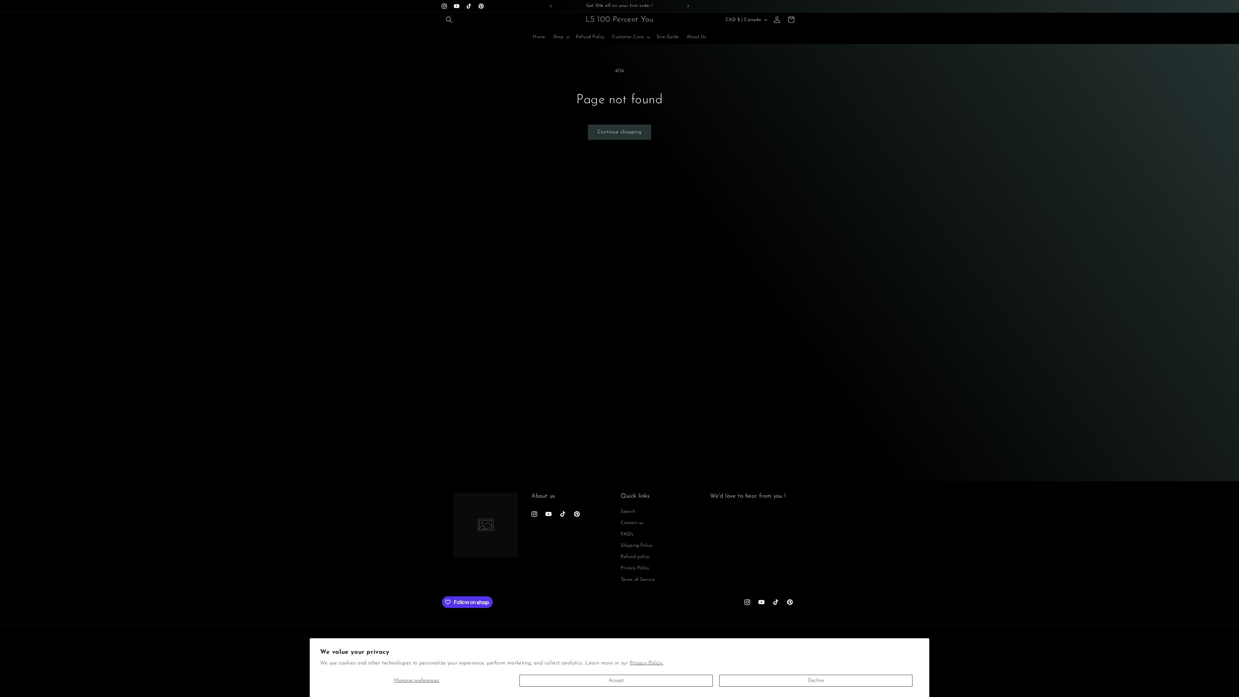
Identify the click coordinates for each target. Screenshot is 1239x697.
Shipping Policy (636, 545)
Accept (616, 680)
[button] (449, 20)
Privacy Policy (635, 568)
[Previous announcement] (551, 6)
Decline (816, 680)
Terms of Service (638, 579)
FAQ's (627, 534)
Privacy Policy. (646, 663)
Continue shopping (619, 132)
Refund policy (635, 556)
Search (628, 511)
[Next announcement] (688, 6)
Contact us (632, 522)
